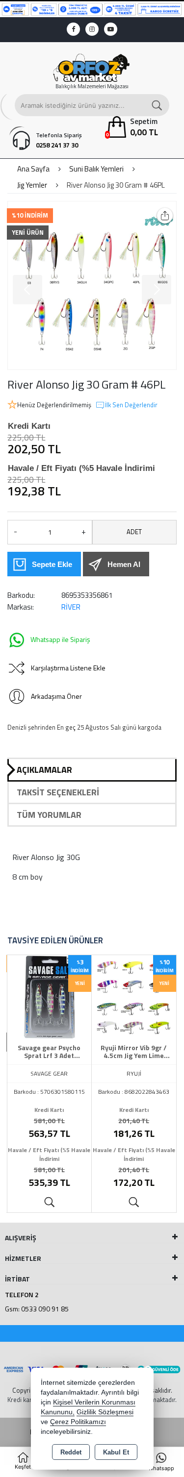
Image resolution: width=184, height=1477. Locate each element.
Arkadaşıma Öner (56, 696)
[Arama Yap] (157, 105)
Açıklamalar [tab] (44, 769)
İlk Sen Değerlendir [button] (131, 405)
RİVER (70, 607)
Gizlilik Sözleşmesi (105, 1412)
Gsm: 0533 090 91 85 (37, 1309)
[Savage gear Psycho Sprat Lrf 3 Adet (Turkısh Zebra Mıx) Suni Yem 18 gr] (49, 996)
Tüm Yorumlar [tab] (49, 814)
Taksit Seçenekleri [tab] (58, 792)
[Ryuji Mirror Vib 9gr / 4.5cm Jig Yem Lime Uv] (134, 996)
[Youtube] (110, 29)
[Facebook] (73, 29)
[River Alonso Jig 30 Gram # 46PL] (92, 285)
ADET (134, 532)
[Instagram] (92, 29)
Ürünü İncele (49, 1202)
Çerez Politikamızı (78, 1422)
